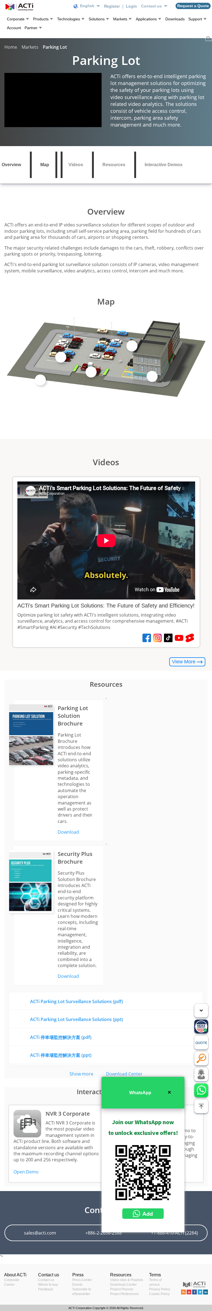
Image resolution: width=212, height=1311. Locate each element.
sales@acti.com (40, 1233)
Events (77, 1285)
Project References (124, 1294)
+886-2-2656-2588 (103, 1233)
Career (9, 1285)
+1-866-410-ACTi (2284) (174, 1233)
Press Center (82, 1280)
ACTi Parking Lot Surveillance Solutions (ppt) (76, 1019)
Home (10, 47)
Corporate (11, 1280)
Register (112, 6)
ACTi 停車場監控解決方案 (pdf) (60, 1037)
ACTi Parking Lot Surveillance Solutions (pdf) (76, 1001)
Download (68, 832)
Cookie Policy (159, 1294)
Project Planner (121, 1289)
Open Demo (26, 1172)
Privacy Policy (159, 1289)
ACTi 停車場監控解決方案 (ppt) (60, 1055)
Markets (30, 47)
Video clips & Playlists (126, 1280)
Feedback (45, 1289)
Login (131, 6)
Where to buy (48, 1285)
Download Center (124, 1074)
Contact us (46, 1280)
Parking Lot (55, 47)
